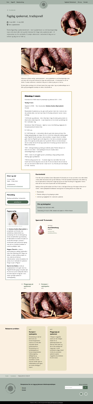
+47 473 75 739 (51, 231)
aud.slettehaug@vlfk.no (52, 233)
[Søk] (85, 387)
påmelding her (17, 202)
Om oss (24, 387)
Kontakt (24, 390)
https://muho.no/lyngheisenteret (15, 186)
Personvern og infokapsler (58, 402)
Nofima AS (50, 402)
